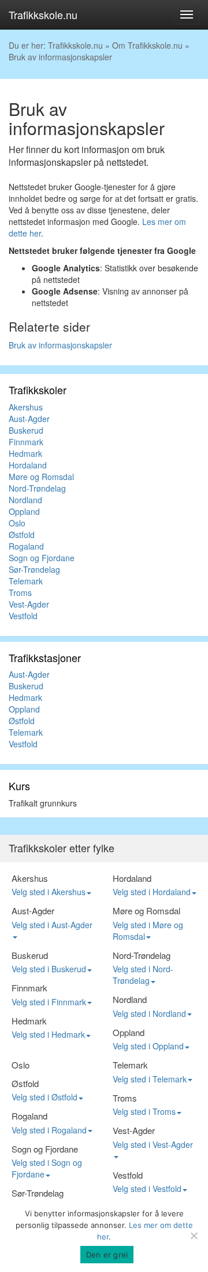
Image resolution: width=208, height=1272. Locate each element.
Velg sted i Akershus (49, 891)
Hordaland (28, 465)
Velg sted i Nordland (149, 1013)
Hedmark (25, 453)
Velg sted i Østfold (44, 1097)
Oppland (24, 511)
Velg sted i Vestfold (147, 1188)
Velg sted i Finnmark (49, 1002)
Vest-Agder (29, 604)
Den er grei (107, 1254)
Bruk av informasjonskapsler (60, 345)
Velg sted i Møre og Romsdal (148, 930)
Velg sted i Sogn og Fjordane (47, 1168)
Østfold (22, 534)
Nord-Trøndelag (37, 488)
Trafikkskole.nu (43, 14)
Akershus (26, 407)
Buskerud (26, 430)
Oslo (17, 523)
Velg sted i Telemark (150, 1079)
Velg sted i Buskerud (49, 969)
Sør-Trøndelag (34, 569)
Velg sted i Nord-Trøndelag (143, 974)
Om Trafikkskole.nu (147, 45)
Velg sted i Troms (144, 1111)
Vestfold (23, 616)
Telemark (26, 581)
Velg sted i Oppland (148, 1046)
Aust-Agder (29, 418)
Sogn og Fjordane (42, 558)
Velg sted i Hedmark (48, 1034)
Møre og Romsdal (41, 476)
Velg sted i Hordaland (152, 891)
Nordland (25, 500)
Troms (20, 592)
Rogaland (26, 546)
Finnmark (26, 442)
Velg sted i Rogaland (49, 1130)
